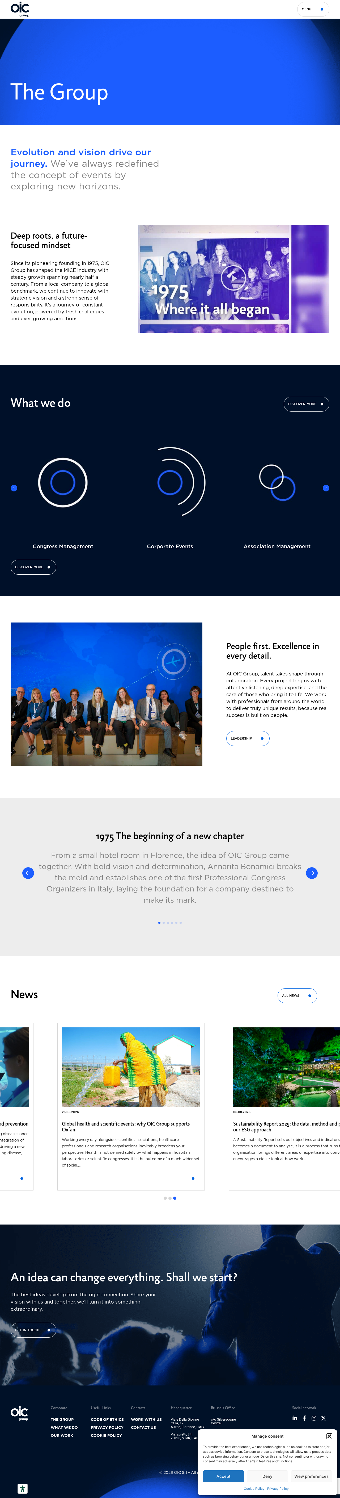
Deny (267, 1476)
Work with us (146, 1419)
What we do (64, 1427)
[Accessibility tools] (23, 1489)
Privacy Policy (278, 1489)
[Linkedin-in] (295, 1418)
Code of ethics (107, 1419)
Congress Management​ (63, 546)
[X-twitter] (323, 1418)
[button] (329, 1436)
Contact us (143, 1427)
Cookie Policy (254, 1489)
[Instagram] (314, 1418)
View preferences (311, 1476)
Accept (223, 1476)
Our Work (62, 1435)
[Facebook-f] (304, 1418)
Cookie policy (106, 1435)
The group (62, 1419)
